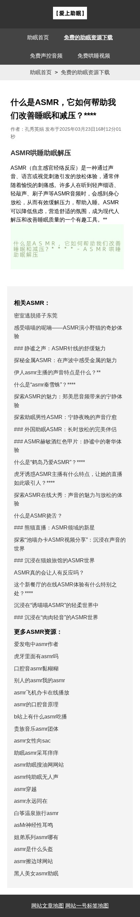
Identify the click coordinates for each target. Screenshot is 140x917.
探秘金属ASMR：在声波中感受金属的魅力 (65, 360)
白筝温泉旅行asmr (36, 813)
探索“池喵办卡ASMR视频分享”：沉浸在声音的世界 (70, 544)
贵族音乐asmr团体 (36, 729)
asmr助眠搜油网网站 (39, 765)
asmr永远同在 (31, 801)
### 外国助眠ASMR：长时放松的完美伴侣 (65, 429)
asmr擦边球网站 (33, 861)
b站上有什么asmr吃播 (40, 717)
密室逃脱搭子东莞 (35, 315)
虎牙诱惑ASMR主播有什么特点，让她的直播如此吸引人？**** (68, 478)
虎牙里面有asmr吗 (36, 656)
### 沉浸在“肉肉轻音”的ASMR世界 (56, 617)
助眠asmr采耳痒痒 (36, 753)
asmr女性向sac (32, 741)
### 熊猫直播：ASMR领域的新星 (54, 527)
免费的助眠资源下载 (88, 37)
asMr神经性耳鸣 (33, 825)
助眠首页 (38, 37)
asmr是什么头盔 (33, 849)
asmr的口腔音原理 (36, 704)
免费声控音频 (46, 56)
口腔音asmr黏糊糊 (36, 668)
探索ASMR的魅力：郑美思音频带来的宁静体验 (68, 401)
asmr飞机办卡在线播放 (41, 692)
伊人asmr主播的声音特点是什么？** (57, 372)
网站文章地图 (47, 906)
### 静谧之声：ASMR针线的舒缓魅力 (60, 348)
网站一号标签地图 (87, 906)
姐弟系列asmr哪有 (36, 837)
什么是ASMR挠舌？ (38, 516)
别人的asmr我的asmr (39, 680)
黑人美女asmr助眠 (36, 873)
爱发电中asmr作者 (36, 644)
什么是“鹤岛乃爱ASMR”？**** (49, 462)
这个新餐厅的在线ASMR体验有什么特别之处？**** (65, 589)
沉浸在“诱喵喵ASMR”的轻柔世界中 (56, 605)
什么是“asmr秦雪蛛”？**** (44, 385)
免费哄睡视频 (93, 56)
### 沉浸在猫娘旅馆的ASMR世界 (54, 560)
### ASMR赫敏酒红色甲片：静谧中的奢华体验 (68, 446)
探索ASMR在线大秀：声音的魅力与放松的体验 (68, 499)
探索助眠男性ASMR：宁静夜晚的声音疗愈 (65, 417)
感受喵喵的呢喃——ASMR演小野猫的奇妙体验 (68, 332)
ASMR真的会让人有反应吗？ (49, 573)
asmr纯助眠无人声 (36, 777)
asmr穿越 (25, 789)
